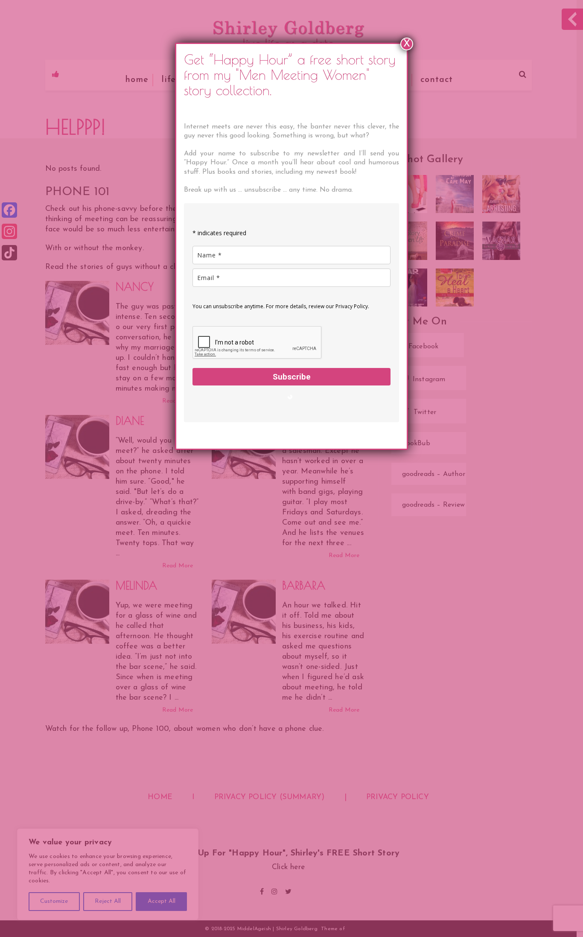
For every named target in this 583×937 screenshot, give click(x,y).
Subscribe (292, 377)
